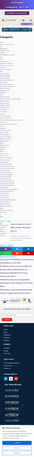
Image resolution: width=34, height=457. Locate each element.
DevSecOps (3, 147)
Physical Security (5, 88)
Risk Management (5, 76)
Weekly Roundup (5, 50)
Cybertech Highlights (6, 174)
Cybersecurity (4, 187)
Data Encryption (5, 160)
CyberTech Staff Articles (7, 166)
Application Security (6, 206)
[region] (17, 441)
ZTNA (1, 42)
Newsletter (3, 92)
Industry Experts (5, 116)
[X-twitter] (24, 7)
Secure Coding (4, 74)
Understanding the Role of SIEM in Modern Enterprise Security (20, 228)
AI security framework (6, 210)
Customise (17, 448)
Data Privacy (4, 155)
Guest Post (3, 122)
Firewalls (2, 128)
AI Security (3, 212)
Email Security (4, 141)
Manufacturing (4, 103)
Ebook (2, 143)
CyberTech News (5, 170)
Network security (5, 97)
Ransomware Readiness (7, 80)
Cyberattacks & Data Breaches (9, 189)
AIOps (2, 208)
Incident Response (5, 118)
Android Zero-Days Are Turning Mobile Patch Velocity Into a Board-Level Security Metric (16, 283)
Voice (1, 57)
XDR (1, 46)
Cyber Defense (4, 195)
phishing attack (4, 90)
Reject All (17, 453)
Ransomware (4, 82)
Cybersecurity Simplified (7, 183)
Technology (3, 67)
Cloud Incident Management (8, 200)
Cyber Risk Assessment (7, 191)
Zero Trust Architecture (7, 44)
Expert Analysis (4, 134)
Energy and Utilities (6, 137)
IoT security (3, 111)
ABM (1, 216)
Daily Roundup (4, 162)
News (1, 95)
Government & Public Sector (8, 124)
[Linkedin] (20, 7)
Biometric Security (5, 204)
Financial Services (5, 130)
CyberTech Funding (6, 176)
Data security (4, 153)
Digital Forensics (5, 145)
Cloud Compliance (5, 202)
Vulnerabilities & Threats (7, 55)
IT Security (3, 109)
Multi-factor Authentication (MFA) (10, 99)
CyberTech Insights (5, 172)
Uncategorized (4, 61)
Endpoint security (5, 139)
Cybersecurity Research (7, 185)
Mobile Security (4, 101)
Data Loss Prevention (6, 158)
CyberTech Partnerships (7, 168)
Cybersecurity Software (7, 181)
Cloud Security (4, 197)
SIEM (1, 71)
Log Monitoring (4, 107)
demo (1, 151)
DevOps (2, 149)
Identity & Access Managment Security (11, 120)
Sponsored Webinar (6, 69)
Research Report (5, 78)
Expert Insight (4, 132)
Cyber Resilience (5, 193)
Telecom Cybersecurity (7, 65)
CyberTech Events (5, 179)
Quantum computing (6, 84)
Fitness (2, 126)
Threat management (6, 63)
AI (0, 214)
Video (1, 59)
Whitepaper (3, 48)
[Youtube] (27, 7)
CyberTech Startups (6, 164)
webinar (2, 52)
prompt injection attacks (7, 86)
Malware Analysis (5, 105)
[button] (23, 20)
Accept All (17, 442)
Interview (2, 113)
